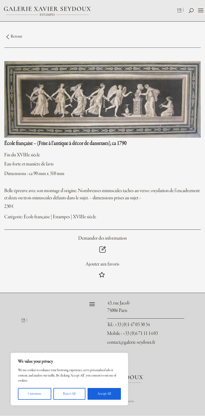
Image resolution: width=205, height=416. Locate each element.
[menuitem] (181, 9)
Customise (34, 394)
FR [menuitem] (179, 10)
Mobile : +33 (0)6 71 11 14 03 (132, 333)
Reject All (69, 394)
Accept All (104, 394)
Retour (16, 36)
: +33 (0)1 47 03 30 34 (128, 325)
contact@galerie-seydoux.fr (131, 342)
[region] (69, 379)
